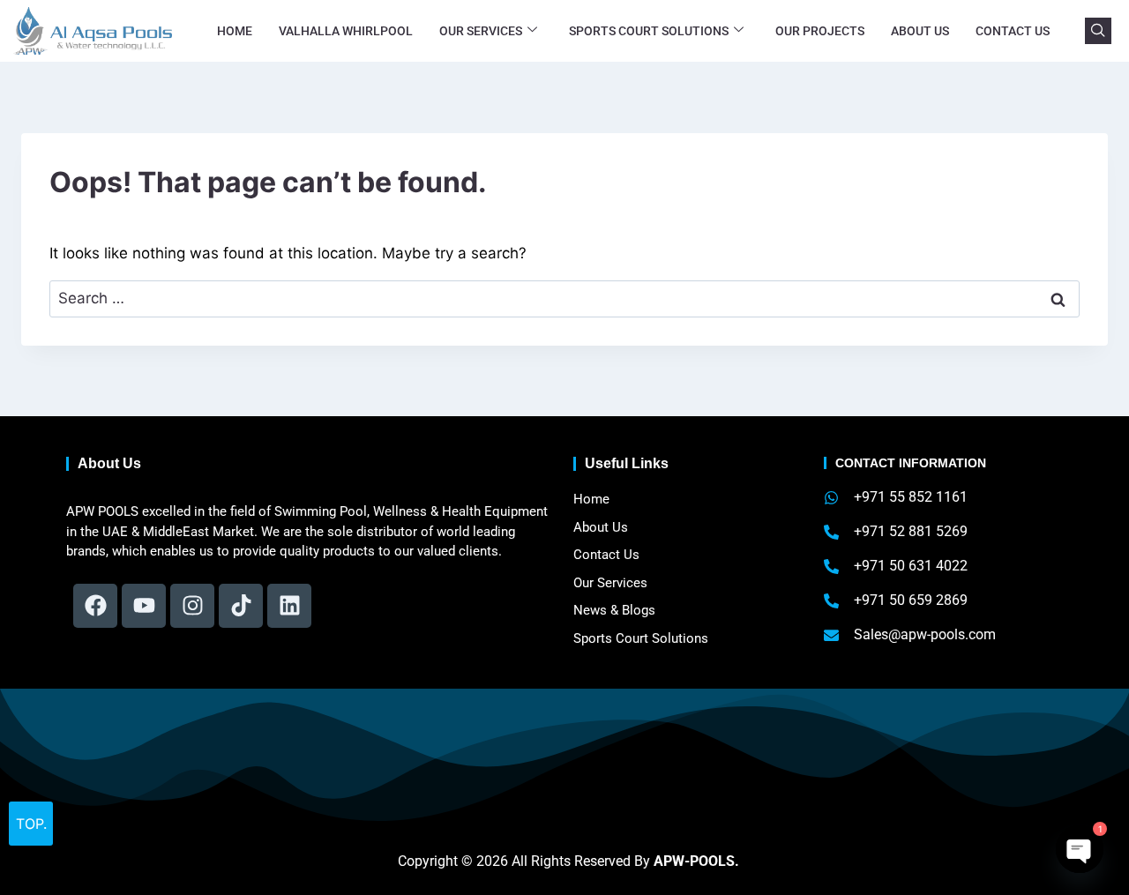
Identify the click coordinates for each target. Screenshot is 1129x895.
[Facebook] (95, 606)
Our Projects (819, 31)
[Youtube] (144, 606)
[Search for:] (564, 298)
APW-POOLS (694, 861)
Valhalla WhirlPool (346, 31)
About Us (920, 31)
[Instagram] (192, 606)
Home (234, 31)
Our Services (480, 31)
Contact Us (1013, 31)
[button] (1098, 31)
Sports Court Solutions (649, 31)
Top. (31, 823)
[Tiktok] (241, 606)
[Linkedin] (289, 606)
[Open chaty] (1079, 849)
